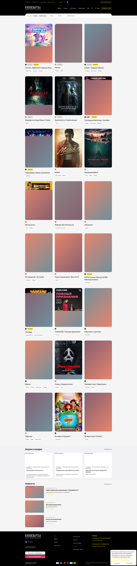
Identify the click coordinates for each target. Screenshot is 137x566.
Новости (75, 540)
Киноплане (33, 563)
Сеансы (56, 542)
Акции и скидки (77, 543)
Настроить (117, 563)
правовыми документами (30, 547)
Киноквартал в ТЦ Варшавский (100, 544)
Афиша (56, 539)
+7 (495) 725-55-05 (50, 2)
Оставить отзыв (106, 8)
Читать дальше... (50, 494)
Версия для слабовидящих (35, 553)
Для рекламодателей (53, 505)
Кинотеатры (57, 545)
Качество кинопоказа (53, 519)
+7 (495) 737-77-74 (35, 2)
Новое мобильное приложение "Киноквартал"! (62, 490)
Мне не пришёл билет (106, 2)
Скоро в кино (76, 536)
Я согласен (129, 563)
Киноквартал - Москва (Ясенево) (101, 538)
